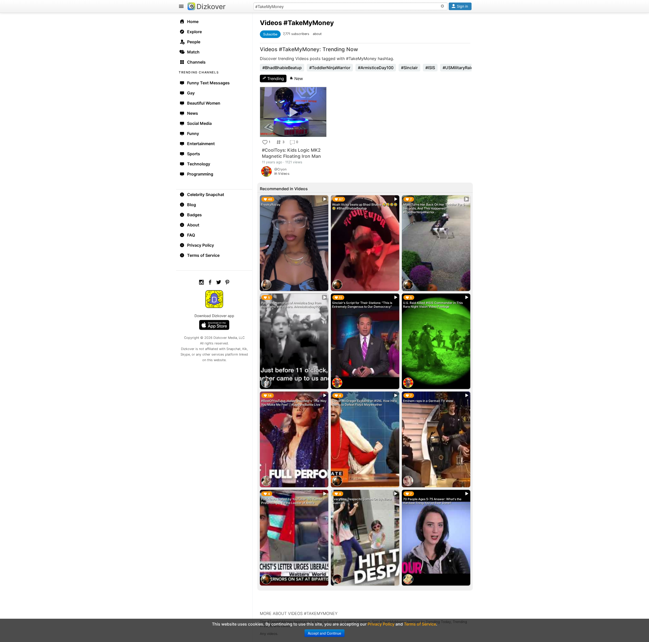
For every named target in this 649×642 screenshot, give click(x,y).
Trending (275, 78)
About (193, 224)
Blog (191, 204)
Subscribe (270, 34)
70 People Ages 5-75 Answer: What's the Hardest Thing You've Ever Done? (432, 501)
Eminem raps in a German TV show (428, 401)
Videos (271, 23)
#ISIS (430, 67)
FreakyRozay (270, 204)
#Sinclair (409, 67)
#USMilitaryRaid (458, 67)
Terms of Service (203, 255)
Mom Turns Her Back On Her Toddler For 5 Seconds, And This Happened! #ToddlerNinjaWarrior (434, 208)
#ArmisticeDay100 (375, 67)
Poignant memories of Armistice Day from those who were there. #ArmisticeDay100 (291, 304)
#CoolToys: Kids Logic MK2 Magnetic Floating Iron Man (291, 153)
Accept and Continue (324, 633)
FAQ (191, 235)
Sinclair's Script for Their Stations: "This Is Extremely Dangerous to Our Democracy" (362, 304)
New (298, 78)
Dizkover (211, 6)
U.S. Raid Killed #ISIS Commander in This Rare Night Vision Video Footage (433, 304)
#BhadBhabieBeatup (282, 67)
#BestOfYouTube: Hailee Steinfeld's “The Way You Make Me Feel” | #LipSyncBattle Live (294, 402)
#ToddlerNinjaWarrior (329, 67)
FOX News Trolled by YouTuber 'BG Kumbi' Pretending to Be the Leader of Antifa (292, 501)
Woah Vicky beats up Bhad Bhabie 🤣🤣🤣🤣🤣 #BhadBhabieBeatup (365, 206)
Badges (194, 214)
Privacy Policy (200, 245)
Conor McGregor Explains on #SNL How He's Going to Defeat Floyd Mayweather (364, 402)
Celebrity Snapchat (205, 194)
